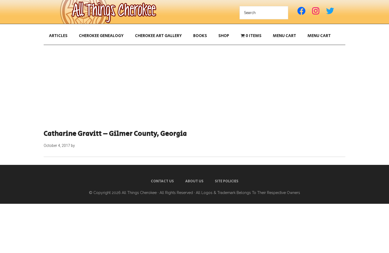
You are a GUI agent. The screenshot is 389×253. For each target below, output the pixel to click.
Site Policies (226, 181)
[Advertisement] (194, 87)
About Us (194, 181)
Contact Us (162, 181)
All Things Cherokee (110, 12)
